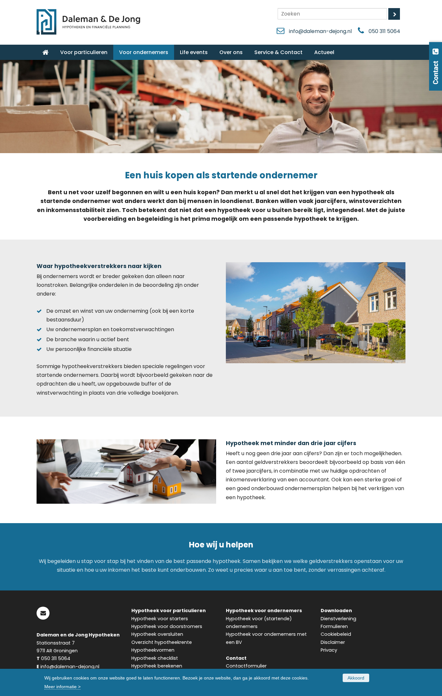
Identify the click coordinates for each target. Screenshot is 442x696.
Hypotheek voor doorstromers (166, 626)
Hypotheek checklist (154, 658)
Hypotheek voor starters (159, 618)
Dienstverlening (338, 618)
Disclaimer (333, 642)
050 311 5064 (384, 31)
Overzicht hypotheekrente (161, 642)
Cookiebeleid (336, 634)
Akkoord (356, 677)
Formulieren (334, 626)
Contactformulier (246, 666)
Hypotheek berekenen (156, 666)
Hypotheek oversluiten (157, 634)
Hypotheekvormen (152, 650)
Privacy (329, 650)
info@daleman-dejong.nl (320, 31)
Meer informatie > (62, 686)
